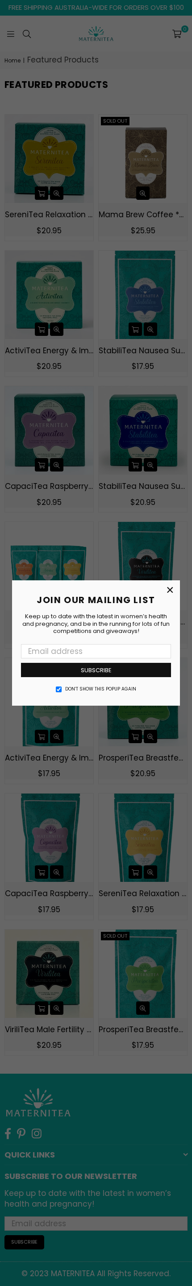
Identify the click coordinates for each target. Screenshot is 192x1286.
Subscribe (96, 670)
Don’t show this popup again (100, 689)
